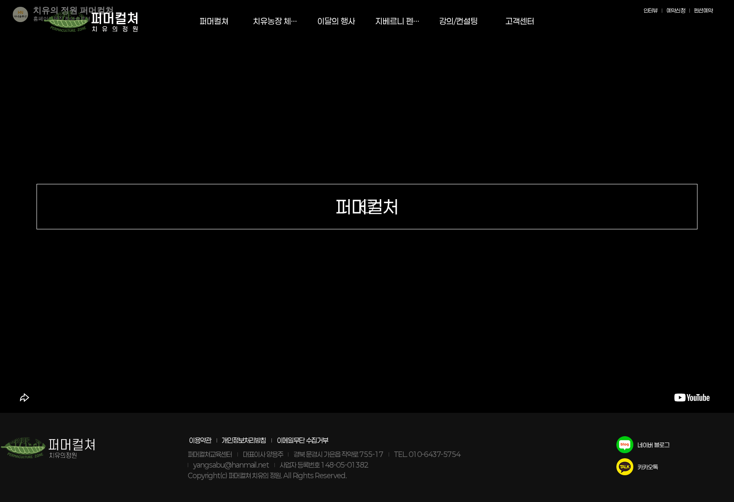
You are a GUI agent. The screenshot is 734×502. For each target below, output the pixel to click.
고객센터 (519, 21)
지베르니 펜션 (398, 21)
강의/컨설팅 (458, 21)
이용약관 (200, 440)
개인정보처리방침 (244, 440)
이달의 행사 (336, 21)
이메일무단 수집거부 (302, 440)
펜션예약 (703, 10)
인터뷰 (651, 10)
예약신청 (675, 10)
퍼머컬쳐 (214, 21)
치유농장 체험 (275, 21)
